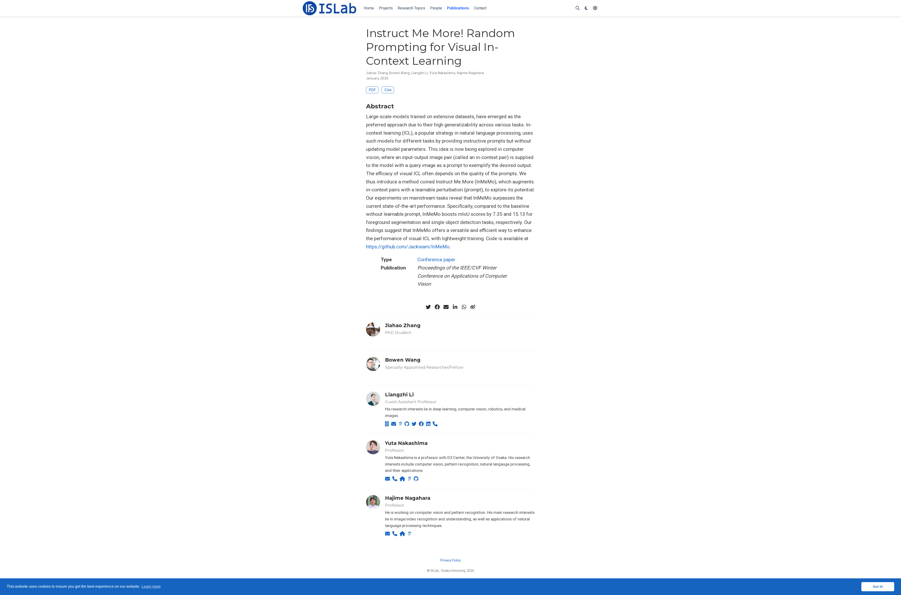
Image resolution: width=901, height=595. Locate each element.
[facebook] (437, 307)
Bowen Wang (399, 73)
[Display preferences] (586, 8)
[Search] (578, 8)
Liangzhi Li (419, 73)
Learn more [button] (151, 586)
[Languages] (595, 8)
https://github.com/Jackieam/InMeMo (408, 247)
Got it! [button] (878, 586)
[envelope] (446, 307)
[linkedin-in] (454, 307)
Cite (387, 89)
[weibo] (472, 307)
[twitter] (428, 307)
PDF (372, 89)
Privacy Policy (450, 560)
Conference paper (436, 259)
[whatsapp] (463, 307)
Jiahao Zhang (377, 73)
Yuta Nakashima (442, 73)
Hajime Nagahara (470, 73)
